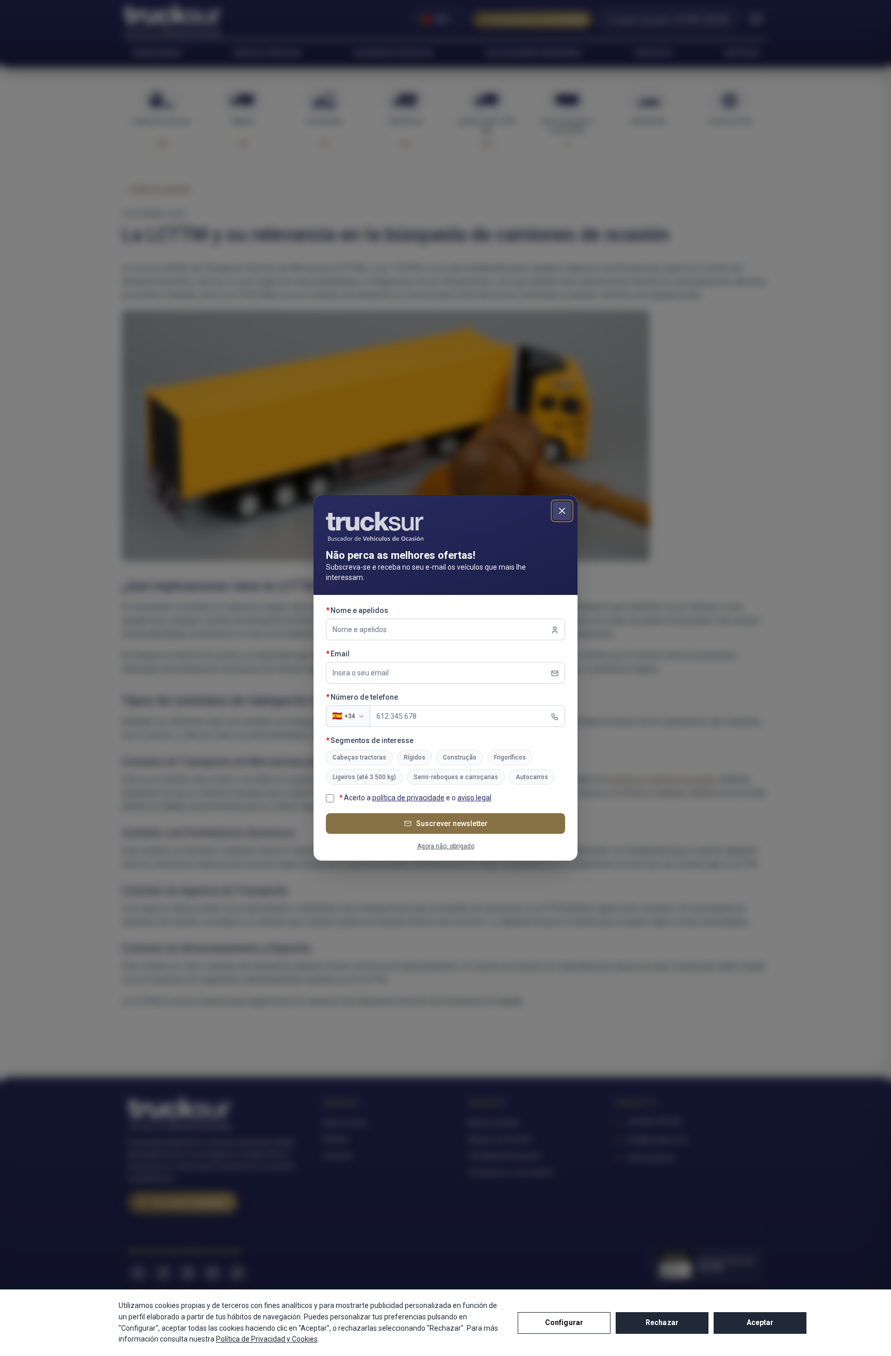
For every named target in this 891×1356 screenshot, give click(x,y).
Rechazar (662, 1322)
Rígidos (414, 757)
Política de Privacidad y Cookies (267, 1339)
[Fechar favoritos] (562, 511)
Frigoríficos (510, 757)
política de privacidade (408, 798)
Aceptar (760, 1322)
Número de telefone (383, 696)
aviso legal (474, 798)
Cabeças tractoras (359, 757)
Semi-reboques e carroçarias (456, 777)
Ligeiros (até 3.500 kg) (364, 777)
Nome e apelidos (378, 610)
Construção (459, 757)
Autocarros (532, 777)
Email (359, 653)
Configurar (564, 1322)
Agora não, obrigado (445, 846)
